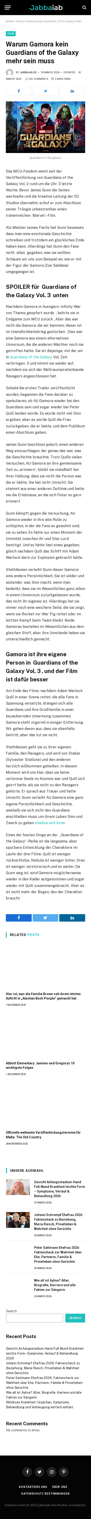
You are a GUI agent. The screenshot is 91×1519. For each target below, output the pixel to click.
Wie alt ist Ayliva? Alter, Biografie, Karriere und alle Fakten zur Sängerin (55, 1285)
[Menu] (8, 7)
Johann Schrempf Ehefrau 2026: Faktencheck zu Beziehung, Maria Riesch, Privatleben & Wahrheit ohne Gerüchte (43, 1368)
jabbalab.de (28, 72)
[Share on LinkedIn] (72, 91)
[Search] (83, 7)
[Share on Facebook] (19, 91)
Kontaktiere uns (33, 1487)
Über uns (59, 1487)
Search (11, 1311)
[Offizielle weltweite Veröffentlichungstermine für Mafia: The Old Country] (45, 1104)
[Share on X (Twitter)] (45, 91)
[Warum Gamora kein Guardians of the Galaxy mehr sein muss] (45, 127)
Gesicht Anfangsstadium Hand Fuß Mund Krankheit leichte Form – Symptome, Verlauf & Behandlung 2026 (45, 1353)
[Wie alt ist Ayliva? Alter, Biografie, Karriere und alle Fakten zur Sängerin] (18, 1285)
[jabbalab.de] (45, 7)
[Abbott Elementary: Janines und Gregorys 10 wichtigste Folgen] (45, 1035)
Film (11, 33)
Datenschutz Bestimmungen (45, 1493)
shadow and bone (50, 823)
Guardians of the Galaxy (31, 357)
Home (10, 21)
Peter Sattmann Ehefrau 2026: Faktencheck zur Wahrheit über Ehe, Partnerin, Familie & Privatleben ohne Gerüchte (44, 1382)
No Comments (38, 78)
